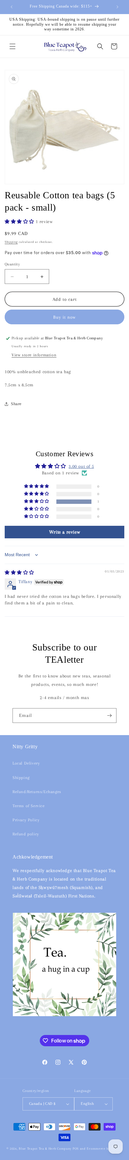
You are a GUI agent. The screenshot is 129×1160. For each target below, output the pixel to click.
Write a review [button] (64, 532)
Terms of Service (29, 805)
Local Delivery (26, 763)
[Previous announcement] (11, 7)
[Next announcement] (117, 7)
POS (76, 1149)
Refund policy (26, 834)
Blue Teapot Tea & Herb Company (45, 1149)
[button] (12, 46)
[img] (19, 572)
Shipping (11, 241)
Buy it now (64, 317)
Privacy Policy (26, 820)
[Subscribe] (109, 715)
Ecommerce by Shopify (104, 1149)
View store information (34, 355)
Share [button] (16, 403)
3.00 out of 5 (81, 466)
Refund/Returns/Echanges (37, 791)
